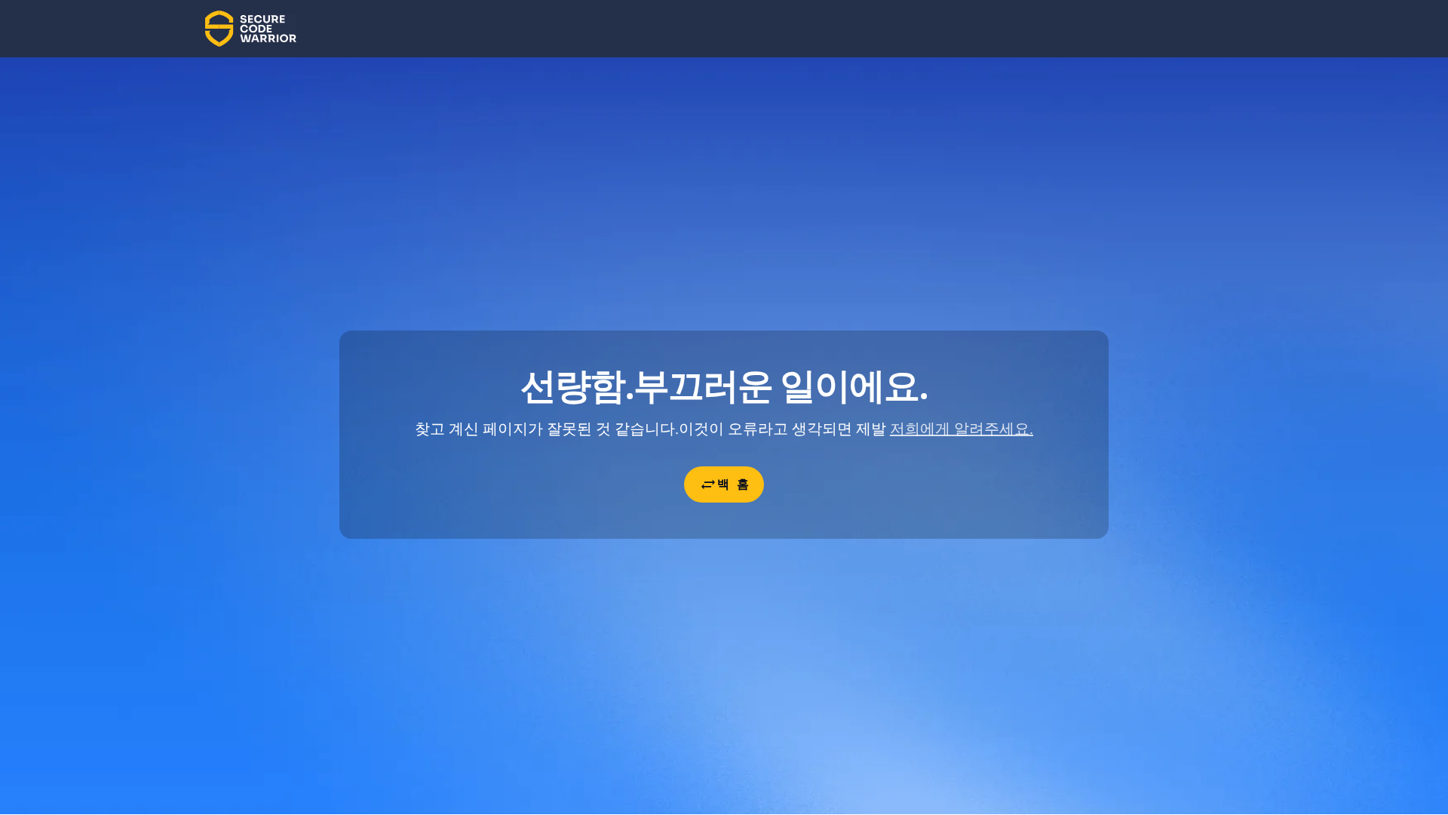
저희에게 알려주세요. (961, 428)
